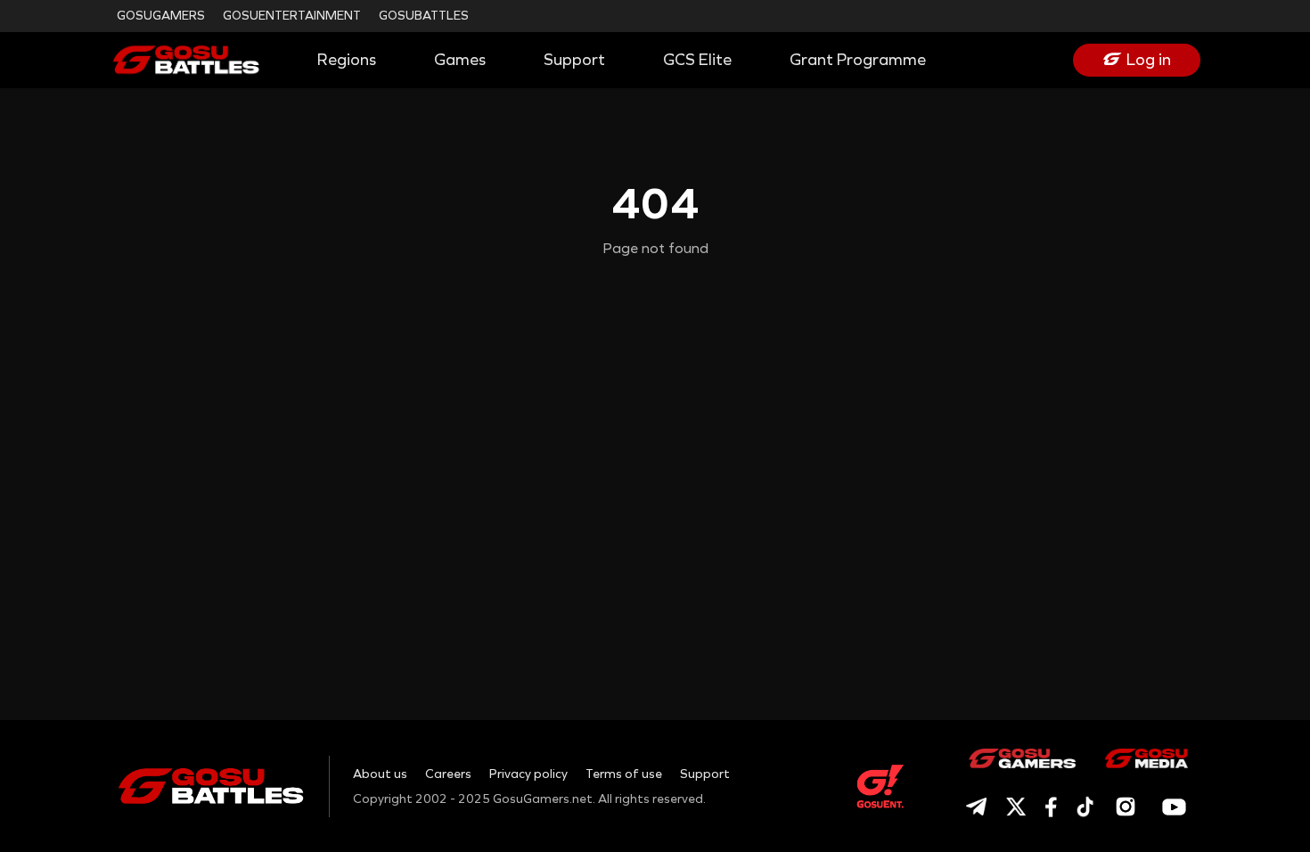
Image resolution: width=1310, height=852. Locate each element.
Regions (346, 60)
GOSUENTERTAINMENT (292, 15)
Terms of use (623, 774)
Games (460, 60)
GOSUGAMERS (161, 15)
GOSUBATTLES (424, 15)
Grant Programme (858, 60)
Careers (448, 774)
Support (574, 60)
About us (380, 774)
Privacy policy (528, 774)
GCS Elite (697, 60)
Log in (1148, 60)
